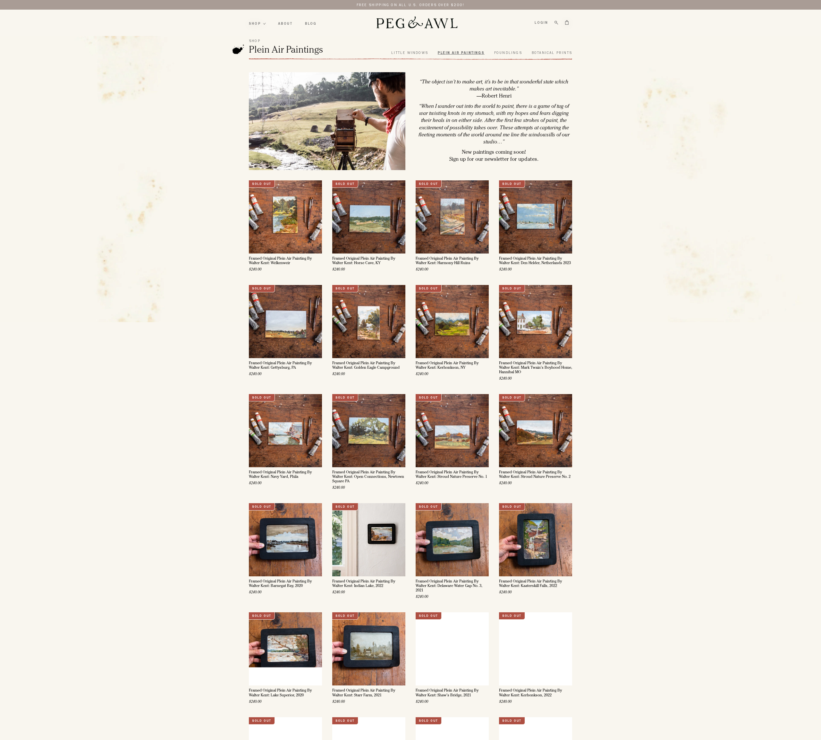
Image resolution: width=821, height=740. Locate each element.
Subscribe (410, 433)
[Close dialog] (477, 296)
